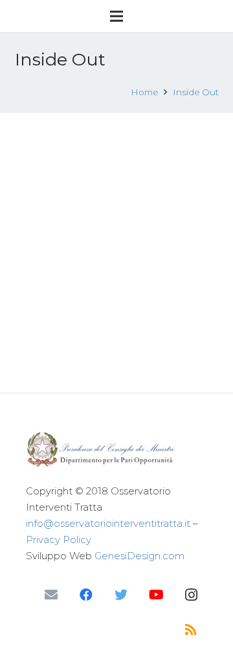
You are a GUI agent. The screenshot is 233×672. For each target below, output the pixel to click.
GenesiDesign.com (139, 556)
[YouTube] (156, 595)
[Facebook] (86, 595)
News (167, 216)
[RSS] (191, 630)
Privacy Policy (58, 539)
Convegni (129, 216)
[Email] (51, 595)
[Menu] (116, 16)
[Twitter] (121, 595)
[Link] (116, 449)
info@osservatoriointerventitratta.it (108, 523)
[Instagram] (191, 595)
